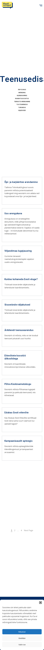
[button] (40, 602)
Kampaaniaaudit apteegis (18, 441)
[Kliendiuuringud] (7, 5)
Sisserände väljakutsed (17, 304)
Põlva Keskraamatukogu (17, 384)
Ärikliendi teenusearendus (18, 330)
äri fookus (22, 90)
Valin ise (22, 644)
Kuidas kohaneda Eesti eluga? (21, 279)
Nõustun (22, 632)
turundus (22, 107)
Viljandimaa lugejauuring (18, 250)
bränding (22, 93)
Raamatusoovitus (22, 98)
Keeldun (22, 638)
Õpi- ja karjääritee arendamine (21, 182)
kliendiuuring (22, 95)
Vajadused (22, 110)
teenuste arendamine (22, 102)
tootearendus (22, 104)
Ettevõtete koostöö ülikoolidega (15, 357)
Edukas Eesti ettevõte (16, 412)
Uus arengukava (13, 213)
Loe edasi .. (8, 203)
